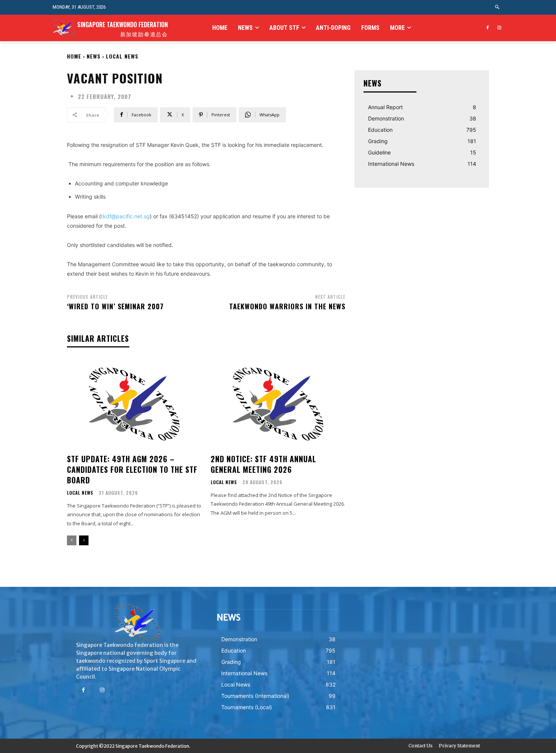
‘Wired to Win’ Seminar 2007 (115, 306)
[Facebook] (487, 28)
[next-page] (84, 540)
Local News (122, 56)
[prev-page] (71, 540)
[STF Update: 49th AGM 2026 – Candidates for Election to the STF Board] (134, 404)
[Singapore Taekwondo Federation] (137, 622)
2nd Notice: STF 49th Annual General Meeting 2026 (263, 464)
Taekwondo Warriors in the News (287, 306)
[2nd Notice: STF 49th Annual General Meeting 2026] (278, 404)
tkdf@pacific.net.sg (125, 216)
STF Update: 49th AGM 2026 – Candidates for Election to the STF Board (132, 469)
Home (74, 56)
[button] (497, 7)
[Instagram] (499, 28)
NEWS (94, 56)
